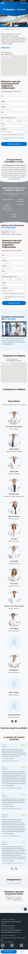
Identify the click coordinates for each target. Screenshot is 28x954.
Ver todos (14, 883)
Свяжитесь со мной (14, 144)
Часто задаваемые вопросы (8, 925)
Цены (9, 898)
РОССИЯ (23, 0)
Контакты (22, 951)
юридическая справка (19, 134)
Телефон (3, 106)
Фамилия (3, 101)
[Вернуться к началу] (25, 909)
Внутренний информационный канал (10, 932)
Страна (2, 123)
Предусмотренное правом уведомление (11, 930)
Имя (2, 96)
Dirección (5, 47)
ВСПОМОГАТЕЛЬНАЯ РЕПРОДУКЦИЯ (11, 921)
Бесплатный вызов (9, 951)
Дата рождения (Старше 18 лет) (8, 117)
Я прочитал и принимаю (13, 134)
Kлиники (7, 29)
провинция (3, 128)
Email (2, 112)
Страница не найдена (8, 0)
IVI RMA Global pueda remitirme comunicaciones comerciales (13, 138)
